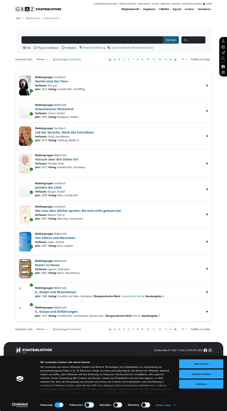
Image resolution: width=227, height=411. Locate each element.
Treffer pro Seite (200, 59)
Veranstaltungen (192, 3)
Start (18, 18)
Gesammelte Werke (132, 296)
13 (165, 59)
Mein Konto (144, 3)
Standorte (204, 9)
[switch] (89, 404)
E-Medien (70, 48)
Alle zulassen (201, 364)
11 (153, 59)
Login (209, 3)
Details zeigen (163, 405)
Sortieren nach (24, 59)
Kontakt (176, 3)
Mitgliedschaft (130, 9)
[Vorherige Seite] (114, 59)
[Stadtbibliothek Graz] (38, 9)
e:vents (189, 9)
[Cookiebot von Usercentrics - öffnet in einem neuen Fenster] (20, 405)
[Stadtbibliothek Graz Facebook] (223, 66)
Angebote (149, 9)
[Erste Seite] (110, 59)
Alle (29, 48)
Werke (137, 316)
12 (159, 59)
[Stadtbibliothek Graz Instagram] (223, 72)
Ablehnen (201, 384)
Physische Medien (48, 48)
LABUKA (164, 9)
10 (147, 59)
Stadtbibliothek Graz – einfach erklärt (115, 3)
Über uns (165, 3)
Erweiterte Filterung (93, 47)
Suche (155, 3)
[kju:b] (177, 9)
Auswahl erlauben (201, 374)
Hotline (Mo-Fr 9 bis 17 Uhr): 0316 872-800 (178, 350)
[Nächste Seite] (171, 59)
